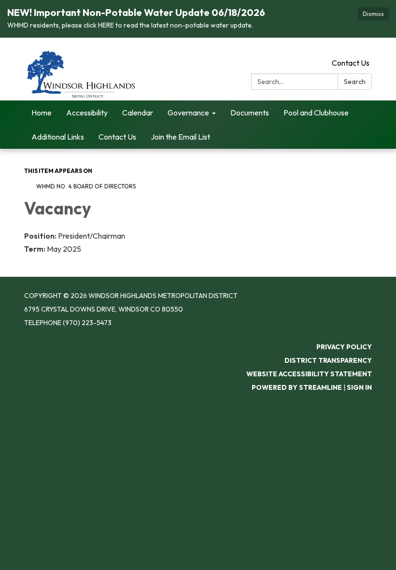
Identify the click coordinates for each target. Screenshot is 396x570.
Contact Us (350, 63)
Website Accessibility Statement (309, 374)
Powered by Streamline (297, 387)
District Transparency (328, 360)
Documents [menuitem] (249, 112)
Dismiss (373, 13)
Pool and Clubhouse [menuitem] (316, 112)
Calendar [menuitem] (137, 112)
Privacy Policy (344, 346)
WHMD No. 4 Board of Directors (86, 186)
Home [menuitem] (41, 112)
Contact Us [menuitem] (117, 137)
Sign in (359, 387)
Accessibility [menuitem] (87, 112)
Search (355, 81)
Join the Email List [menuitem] (180, 137)
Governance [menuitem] (188, 112)
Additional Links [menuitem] (57, 137)
